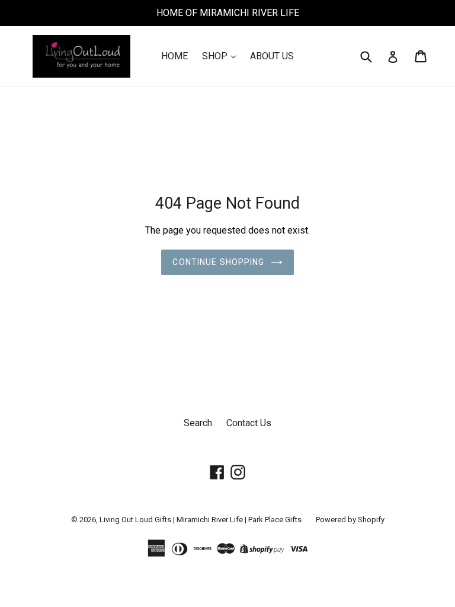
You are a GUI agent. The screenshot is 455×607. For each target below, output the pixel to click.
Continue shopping (218, 262)
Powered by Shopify (350, 519)
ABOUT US (272, 56)
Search (198, 423)
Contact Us (248, 423)
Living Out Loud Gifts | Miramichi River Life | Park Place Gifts (201, 519)
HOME (174, 56)
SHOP (216, 56)
